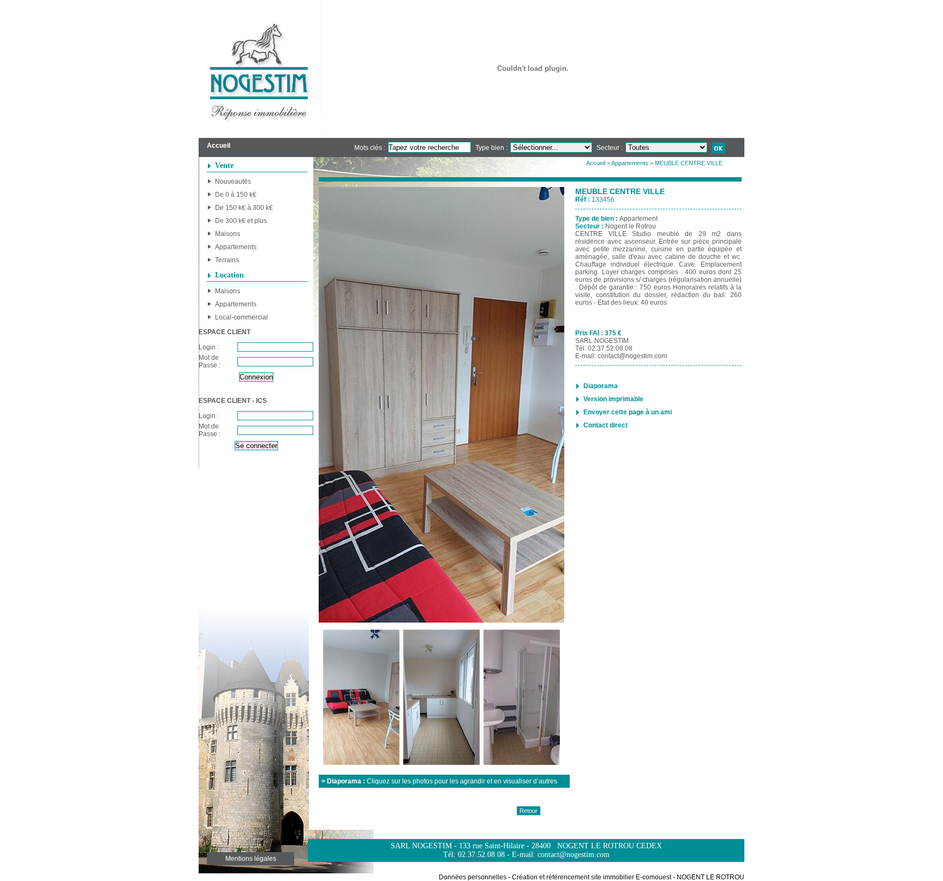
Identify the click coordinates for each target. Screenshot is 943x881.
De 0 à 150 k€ (235, 194)
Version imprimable (613, 399)
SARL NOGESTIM (602, 341)
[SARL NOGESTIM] (260, 69)
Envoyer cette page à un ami (627, 412)
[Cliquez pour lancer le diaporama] (441, 405)
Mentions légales (250, 858)
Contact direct (605, 425)
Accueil (595, 163)
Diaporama (600, 386)
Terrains (227, 260)
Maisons (227, 234)
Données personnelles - (474, 877)
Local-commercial (241, 317)
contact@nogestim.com (632, 356)
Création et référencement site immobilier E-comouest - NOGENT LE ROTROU (628, 877)
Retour (529, 810)
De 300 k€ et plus (241, 221)
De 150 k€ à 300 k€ (244, 208)
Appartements (235, 247)
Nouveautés (233, 181)
